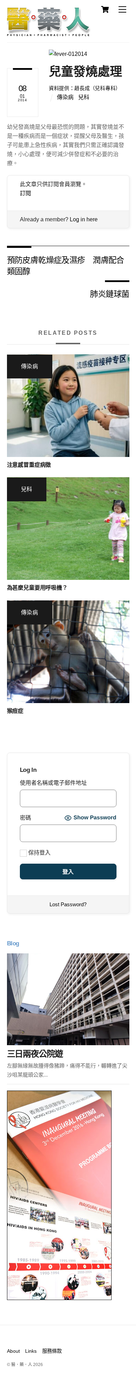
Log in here (84, 219)
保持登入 (39, 853)
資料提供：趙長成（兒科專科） (85, 88)
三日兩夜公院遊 (35, 1053)
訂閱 (25, 193)
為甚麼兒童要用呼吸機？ (37, 588)
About (13, 1351)
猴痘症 (15, 711)
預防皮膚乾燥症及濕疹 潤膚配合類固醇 (65, 265)
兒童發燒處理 (85, 71)
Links (31, 1351)
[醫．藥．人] (49, 33)
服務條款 (52, 1351)
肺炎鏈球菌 (109, 293)
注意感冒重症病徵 (29, 465)
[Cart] (105, 9)
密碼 (25, 818)
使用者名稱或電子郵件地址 (53, 783)
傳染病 (65, 97)
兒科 (83, 97)
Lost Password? (68, 904)
